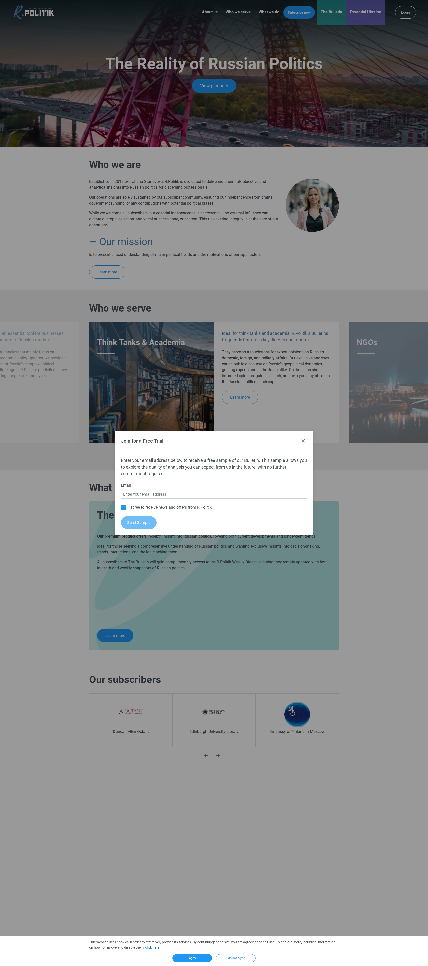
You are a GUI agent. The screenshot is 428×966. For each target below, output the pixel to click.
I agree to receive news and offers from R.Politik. (170, 507)
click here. (152, 947)
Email (126, 485)
